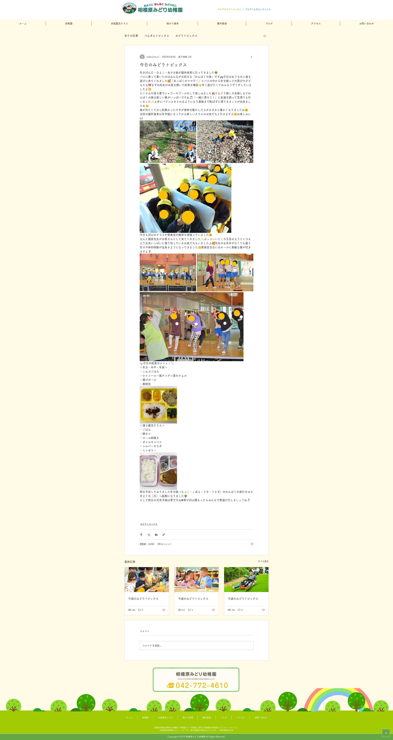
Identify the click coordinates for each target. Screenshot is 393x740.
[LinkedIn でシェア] (156, 534)
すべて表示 (263, 561)
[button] (68, 23)
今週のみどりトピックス (143, 598)
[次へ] (386, 733)
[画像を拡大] (168, 141)
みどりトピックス (186, 35)
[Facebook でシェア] (141, 534)
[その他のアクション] (251, 57)
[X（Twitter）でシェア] (148, 534)
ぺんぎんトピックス (156, 35)
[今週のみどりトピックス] (147, 579)
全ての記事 (131, 35)
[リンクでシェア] (163, 534)
